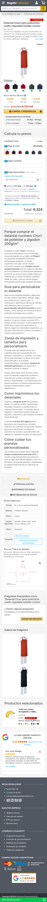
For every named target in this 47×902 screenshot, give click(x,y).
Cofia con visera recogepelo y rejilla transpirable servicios (28, 711)
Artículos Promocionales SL (27, 896)
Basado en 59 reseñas (27, 881)
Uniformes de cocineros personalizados (28, 541)
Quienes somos (13, 813)
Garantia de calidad (14, 816)
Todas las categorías (15, 850)
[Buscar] (43, 8)
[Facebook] (16, 800)
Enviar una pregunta (32, 619)
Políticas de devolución (16, 843)
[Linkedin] (12, 800)
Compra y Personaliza (23, 111)
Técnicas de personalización (18, 839)
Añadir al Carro (23, 220)
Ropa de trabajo (22, 536)
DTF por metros (13, 820)
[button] (25, 95)
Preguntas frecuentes (15, 836)
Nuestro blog (11, 823)
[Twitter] (8, 800)
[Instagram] (20, 800)
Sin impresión (12, 179)
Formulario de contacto (16, 846)
